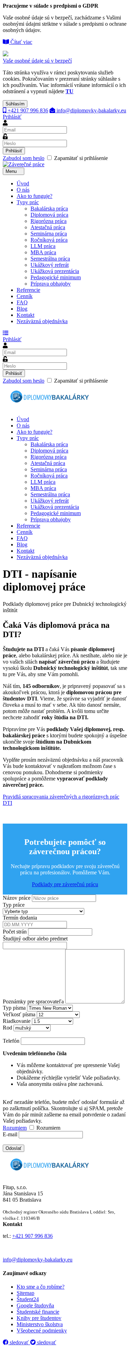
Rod (7, 1028)
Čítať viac (20, 42)
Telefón (11, 1041)
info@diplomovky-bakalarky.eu (90, 110)
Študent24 (28, 1299)
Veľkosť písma (19, 1014)
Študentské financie (38, 1312)
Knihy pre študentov (39, 1318)
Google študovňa (35, 1305)
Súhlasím (15, 103)
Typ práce (14, 905)
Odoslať (13, 1148)
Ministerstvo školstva (40, 1324)
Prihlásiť (12, 117)
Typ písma (14, 1008)
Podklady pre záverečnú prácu (65, 884)
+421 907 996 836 (27, 110)
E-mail (10, 1134)
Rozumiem (15, 1128)
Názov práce (17, 898)
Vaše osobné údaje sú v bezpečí (37, 61)
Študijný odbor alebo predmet (35, 939)
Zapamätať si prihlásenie (55, 158)
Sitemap (25, 1293)
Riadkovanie (17, 1021)
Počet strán (15, 932)
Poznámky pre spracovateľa (33, 1001)
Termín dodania (20, 918)
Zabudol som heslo (23, 158)
